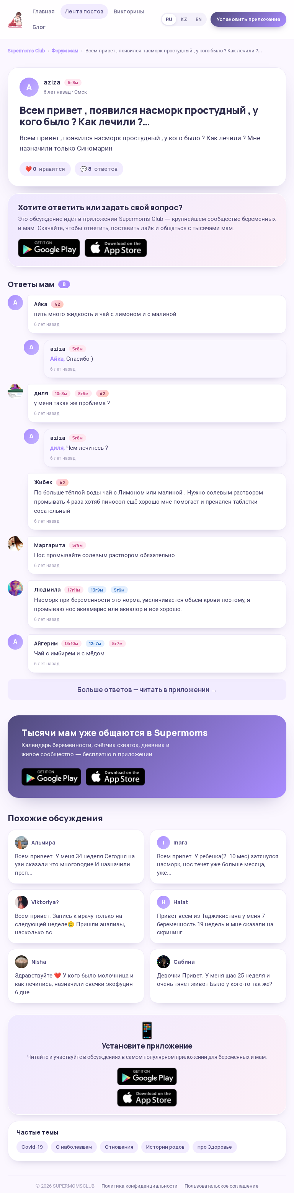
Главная (44, 11)
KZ (184, 19)
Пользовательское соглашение (221, 1186)
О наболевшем (74, 1146)
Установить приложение (248, 19)
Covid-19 (32, 1146)
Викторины (129, 11)
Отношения (119, 1146)
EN (199, 19)
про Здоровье (215, 1146)
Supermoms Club (26, 50)
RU (169, 19)
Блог (39, 27)
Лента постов (84, 11)
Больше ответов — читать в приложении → (147, 689)
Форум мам (65, 50)
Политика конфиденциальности (139, 1186)
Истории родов (165, 1146)
